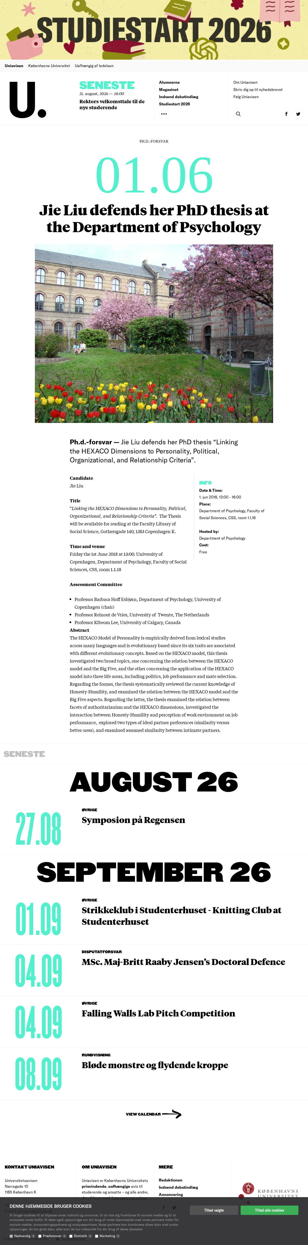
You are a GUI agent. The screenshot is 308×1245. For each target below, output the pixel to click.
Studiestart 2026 (174, 104)
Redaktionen (170, 1180)
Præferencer (54, 1236)
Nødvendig (24, 1236)
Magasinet (168, 89)
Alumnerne (169, 82)
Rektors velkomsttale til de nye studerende (112, 104)
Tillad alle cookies (269, 1210)
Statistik (82, 1236)
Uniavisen (14, 65)
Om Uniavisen (245, 82)
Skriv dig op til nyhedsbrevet (258, 89)
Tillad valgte (214, 1210)
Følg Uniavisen (246, 96)
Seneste (107, 86)
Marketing (109, 1236)
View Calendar (143, 1114)
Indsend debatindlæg (178, 96)
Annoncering (171, 1194)
